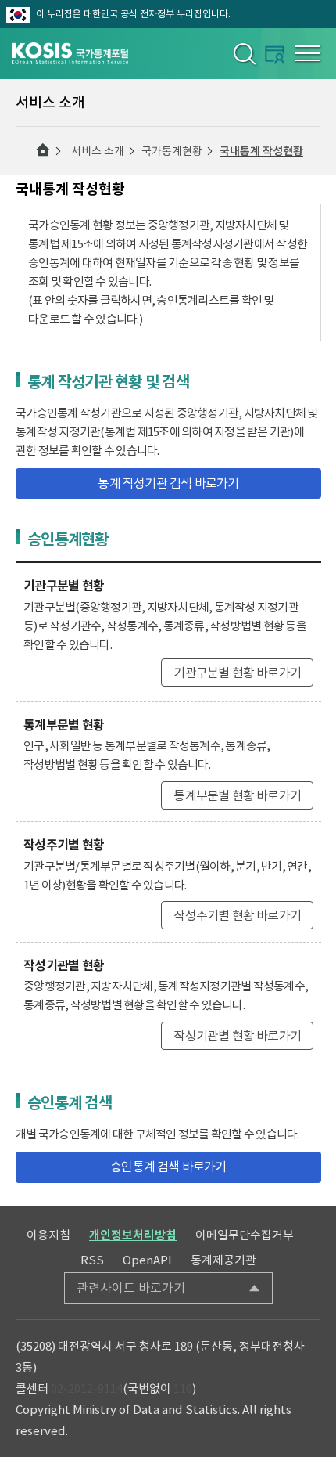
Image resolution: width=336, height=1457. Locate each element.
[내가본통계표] (274, 54)
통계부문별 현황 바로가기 (237, 795)
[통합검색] (243, 53)
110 (182, 1388)
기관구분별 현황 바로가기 (237, 672)
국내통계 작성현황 (261, 151)
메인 (43, 150)
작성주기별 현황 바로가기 (237, 915)
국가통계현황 (171, 151)
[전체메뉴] (307, 53)
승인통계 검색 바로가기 (168, 1166)
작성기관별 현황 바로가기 (237, 1036)
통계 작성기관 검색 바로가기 (168, 483)
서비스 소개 (97, 151)
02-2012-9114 (87, 1388)
